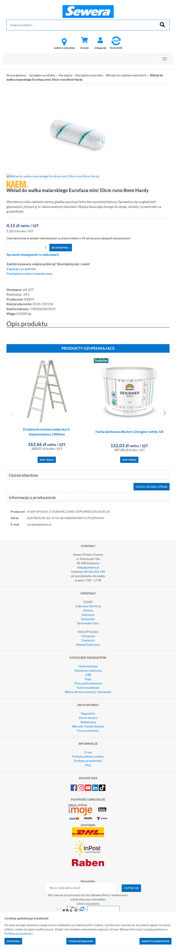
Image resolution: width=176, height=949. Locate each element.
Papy (88, 679)
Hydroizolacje (88, 666)
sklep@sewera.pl (88, 567)
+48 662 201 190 (93, 571)
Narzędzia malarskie (88, 75)
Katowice (88, 614)
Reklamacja (88, 722)
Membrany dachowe (88, 670)
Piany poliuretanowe (88, 683)
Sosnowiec (88, 619)
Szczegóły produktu (42, 75)
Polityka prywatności (88, 760)
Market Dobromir (88, 644)
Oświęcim (88, 640)
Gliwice (88, 610)
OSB (88, 675)
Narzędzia (65, 75)
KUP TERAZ (47, 459)
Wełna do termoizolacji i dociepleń (88, 692)
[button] (164, 413)
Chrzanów (88, 636)
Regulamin (88, 713)
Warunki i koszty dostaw (88, 726)
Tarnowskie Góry (88, 623)
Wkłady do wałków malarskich (126, 75)
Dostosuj (13, 941)
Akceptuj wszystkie (155, 941)
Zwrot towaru (88, 718)
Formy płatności (88, 730)
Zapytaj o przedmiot (21, 269)
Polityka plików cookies (88, 756)
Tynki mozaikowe (88, 687)
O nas (88, 752)
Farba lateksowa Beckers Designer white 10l (129, 431)
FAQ (88, 765)
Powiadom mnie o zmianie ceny (29, 273)
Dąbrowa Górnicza (88, 606)
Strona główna (16, 75)
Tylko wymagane (80, 941)
